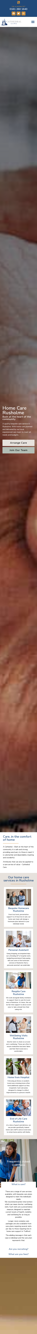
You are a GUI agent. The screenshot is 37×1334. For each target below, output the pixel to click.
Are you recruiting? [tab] (18, 1249)
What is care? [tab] (19, 1184)
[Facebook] (14, 13)
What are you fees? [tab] (18, 1254)
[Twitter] (19, 13)
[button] (33, 21)
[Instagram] (23, 13)
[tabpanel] (18, 1216)
